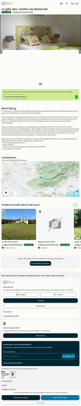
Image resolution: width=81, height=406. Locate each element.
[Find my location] (77, 177)
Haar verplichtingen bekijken (15, 97)
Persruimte (7, 312)
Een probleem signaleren (40, 263)
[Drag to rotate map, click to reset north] (77, 186)
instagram (22, 294)
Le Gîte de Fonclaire (10, 242)
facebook (60, 294)
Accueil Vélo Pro (7, 381)
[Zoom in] (77, 181)
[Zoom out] (77, 184)
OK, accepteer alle (60, 397)
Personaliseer (40, 402)
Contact (40, 301)
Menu (73, 4)
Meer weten (40, 336)
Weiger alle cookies (21, 397)
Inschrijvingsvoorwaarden (12, 363)
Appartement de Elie (46, 242)
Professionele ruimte (11, 316)
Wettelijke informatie (8, 389)
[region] (40, 179)
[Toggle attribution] (77, 191)
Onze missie (40, 306)
